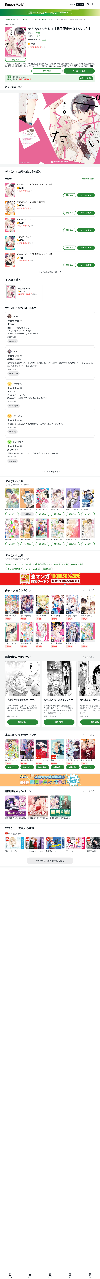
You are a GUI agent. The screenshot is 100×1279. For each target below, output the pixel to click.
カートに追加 (86, 195)
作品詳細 (27, 514)
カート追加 (80, 70)
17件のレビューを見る (49, 471)
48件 (44, 39)
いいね (13, 341)
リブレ (39, 36)
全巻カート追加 (86, 78)
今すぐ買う (46, 70)
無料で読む (22, 722)
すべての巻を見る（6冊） (48, 272)
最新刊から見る (88, 178)
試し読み (15, 59)
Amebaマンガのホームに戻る (50, 860)
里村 (38, 33)
